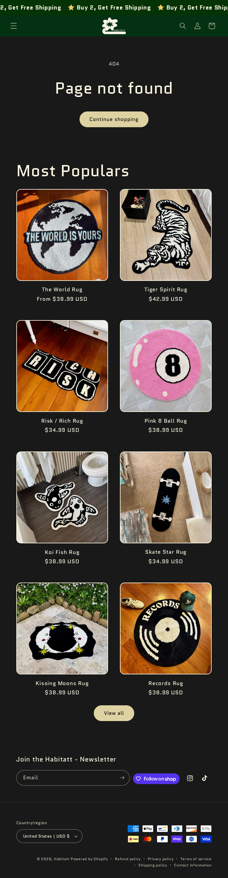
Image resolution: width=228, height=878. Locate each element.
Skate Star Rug (165, 552)
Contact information (193, 865)
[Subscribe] (122, 778)
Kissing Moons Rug (62, 683)
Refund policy (128, 858)
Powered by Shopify (89, 858)
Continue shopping (114, 119)
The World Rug (62, 289)
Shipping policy (152, 865)
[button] (14, 26)
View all (114, 713)
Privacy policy (161, 858)
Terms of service (196, 858)
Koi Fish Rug (62, 552)
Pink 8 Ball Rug (166, 421)
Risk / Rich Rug (62, 421)
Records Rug (165, 683)
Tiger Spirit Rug (165, 289)
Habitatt (61, 858)
